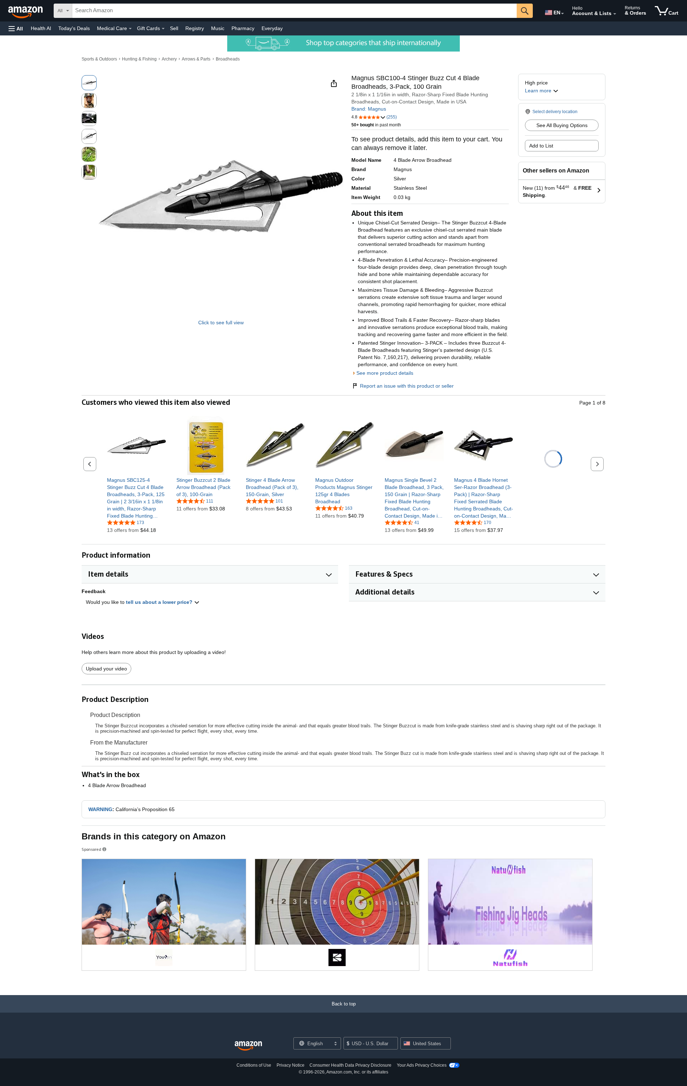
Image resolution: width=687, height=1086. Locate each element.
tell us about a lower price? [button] (160, 602)
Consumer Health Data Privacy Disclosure (350, 1065)
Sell (174, 28)
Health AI (41, 28)
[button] (15, 28)
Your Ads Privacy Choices (422, 1065)
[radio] (89, 83)
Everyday (272, 28)
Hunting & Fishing (139, 59)
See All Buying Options (562, 125)
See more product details (384, 373)
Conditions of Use (254, 1065)
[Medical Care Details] (130, 28)
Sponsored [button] (91, 849)
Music (217, 28)
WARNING (100, 809)
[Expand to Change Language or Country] (562, 13)
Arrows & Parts (196, 59)
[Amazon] (26, 11)
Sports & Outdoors (99, 59)
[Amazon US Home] (248, 1046)
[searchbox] (294, 11)
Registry (194, 28)
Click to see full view (221, 322)
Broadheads (228, 59)
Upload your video (106, 669)
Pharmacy (243, 28)
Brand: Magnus (368, 109)
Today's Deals (74, 28)
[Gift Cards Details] (163, 28)
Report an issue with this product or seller (407, 386)
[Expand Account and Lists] (614, 14)
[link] (136, 497)
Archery (169, 59)
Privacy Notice (290, 1065)
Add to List (541, 146)
